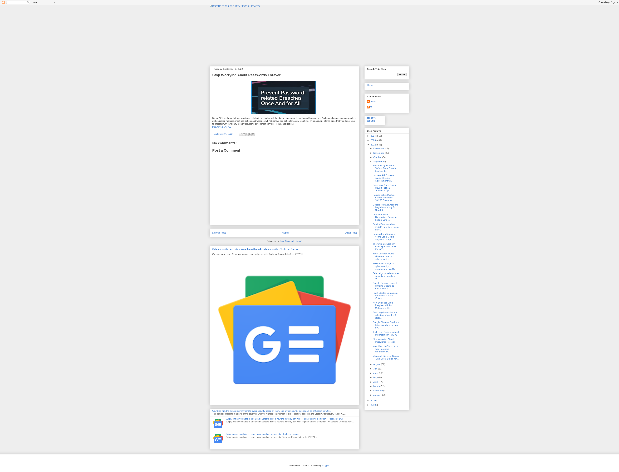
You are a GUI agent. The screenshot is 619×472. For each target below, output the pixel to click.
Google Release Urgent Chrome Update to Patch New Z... (385, 286)
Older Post (351, 232)
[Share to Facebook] (250, 134)
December (379, 148)
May (375, 377)
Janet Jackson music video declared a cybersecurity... (383, 256)
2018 (373, 405)
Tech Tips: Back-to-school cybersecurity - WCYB (386, 333)
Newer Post (219, 232)
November (379, 153)
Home (285, 232)
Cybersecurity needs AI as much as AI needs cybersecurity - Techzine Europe (255, 249)
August (377, 364)
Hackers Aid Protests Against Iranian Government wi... (383, 178)
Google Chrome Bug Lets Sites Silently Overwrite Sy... (386, 325)
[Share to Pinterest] (253, 134)
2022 (373, 144)
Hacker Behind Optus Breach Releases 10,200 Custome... (383, 198)
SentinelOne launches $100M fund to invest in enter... (386, 227)
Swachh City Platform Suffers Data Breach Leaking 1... (384, 168)
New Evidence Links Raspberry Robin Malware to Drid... (383, 305)
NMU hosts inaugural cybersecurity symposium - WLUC (384, 266)
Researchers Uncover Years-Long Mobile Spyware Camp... (384, 237)
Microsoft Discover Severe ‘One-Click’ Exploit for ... (386, 357)
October (377, 157)
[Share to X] (247, 134)
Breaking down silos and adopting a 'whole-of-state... (385, 315)
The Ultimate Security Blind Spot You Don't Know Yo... (384, 247)
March (376, 386)
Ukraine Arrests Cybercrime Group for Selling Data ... (385, 217)
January (377, 395)
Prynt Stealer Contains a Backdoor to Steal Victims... (385, 296)
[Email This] (240, 134)
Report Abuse (371, 119)
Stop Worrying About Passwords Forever (384, 340)
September (379, 161)
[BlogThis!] (244, 134)
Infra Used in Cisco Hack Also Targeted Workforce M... (385, 349)
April (375, 382)
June (376, 373)
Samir (373, 101)
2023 (373, 140)
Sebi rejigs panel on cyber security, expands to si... (386, 276)
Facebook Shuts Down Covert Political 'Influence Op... (384, 188)
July (375, 368)
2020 (373, 400)
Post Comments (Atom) (291, 241)
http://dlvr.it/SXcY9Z (221, 127)
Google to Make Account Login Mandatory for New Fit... (385, 207)
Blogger (325, 465)
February (378, 390)
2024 (373, 136)
